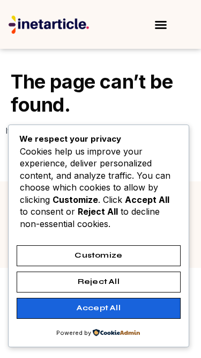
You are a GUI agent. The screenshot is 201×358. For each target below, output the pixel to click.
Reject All (99, 281)
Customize (98, 255)
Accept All (99, 307)
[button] (160, 24)
